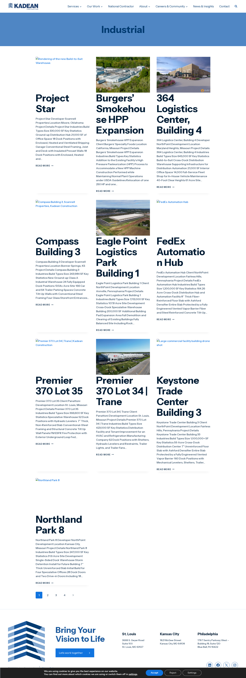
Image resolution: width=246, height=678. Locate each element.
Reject (173, 672)
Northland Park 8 (59, 524)
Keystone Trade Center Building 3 (179, 396)
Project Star (52, 103)
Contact (224, 6)
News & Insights (203, 6)
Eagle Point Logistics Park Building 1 (121, 257)
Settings (192, 672)
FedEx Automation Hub (181, 251)
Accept (154, 672)
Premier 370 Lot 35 (59, 385)
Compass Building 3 (58, 246)
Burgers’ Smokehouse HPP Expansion (120, 114)
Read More (44, 165)
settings (133, 674)
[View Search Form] (236, 6)
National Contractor (121, 6)
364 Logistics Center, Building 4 (179, 114)
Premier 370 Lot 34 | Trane (122, 390)
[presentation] (62, 75)
